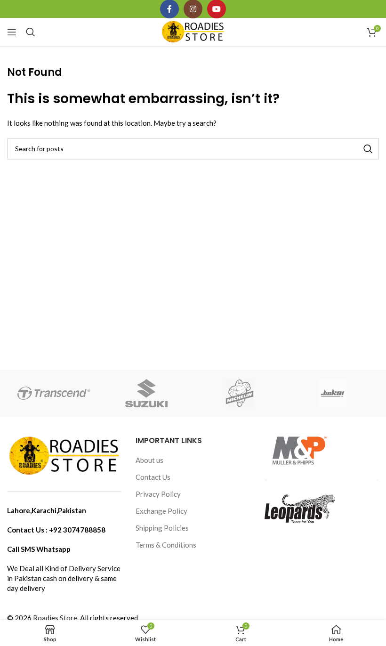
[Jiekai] (332, 393)
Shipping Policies (162, 528)
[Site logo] (193, 31)
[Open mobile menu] (11, 32)
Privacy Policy (158, 494)
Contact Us (153, 477)
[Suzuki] (146, 393)
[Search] (30, 32)
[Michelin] (239, 393)
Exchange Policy (161, 511)
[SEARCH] (368, 149)
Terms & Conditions (166, 545)
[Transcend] (53, 393)
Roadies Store (55, 618)
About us (149, 460)
